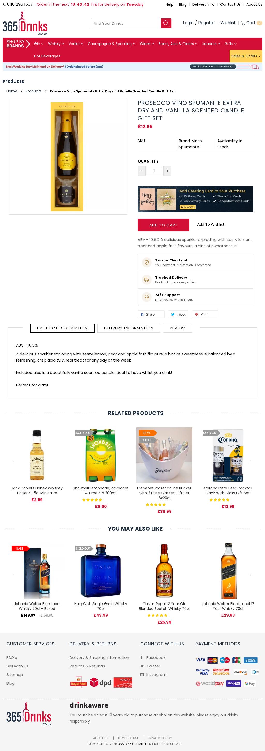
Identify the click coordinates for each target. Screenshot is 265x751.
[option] (37, 459)
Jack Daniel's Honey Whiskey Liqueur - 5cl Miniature (37, 490)
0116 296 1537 (19, 4)
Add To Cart (163, 225)
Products (13, 81)
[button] (92, 499)
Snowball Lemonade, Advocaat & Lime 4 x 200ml (101, 490)
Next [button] (251, 461)
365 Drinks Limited (132, 744)
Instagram (155, 674)
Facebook (155, 657)
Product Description (62, 328)
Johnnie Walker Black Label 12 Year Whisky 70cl (228, 606)
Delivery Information (129, 328)
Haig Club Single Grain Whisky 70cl (100, 606)
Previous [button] (14, 461)
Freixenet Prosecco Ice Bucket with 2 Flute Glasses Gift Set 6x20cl (164, 492)
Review (177, 328)
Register (206, 23)
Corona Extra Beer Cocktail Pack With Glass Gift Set (228, 490)
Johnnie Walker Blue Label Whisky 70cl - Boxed (37, 606)
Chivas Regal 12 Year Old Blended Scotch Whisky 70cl (164, 606)
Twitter (152, 666)
